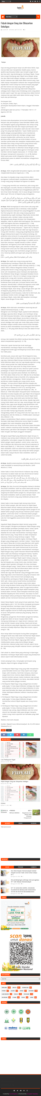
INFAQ (21, 990)
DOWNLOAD (25, 987)
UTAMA (14, 997)
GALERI (13, 990)
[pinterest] (37, 1)
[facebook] (30, 1)
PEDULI (16, 994)
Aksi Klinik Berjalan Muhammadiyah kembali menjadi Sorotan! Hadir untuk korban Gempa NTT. (24, 872)
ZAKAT (31, 997)
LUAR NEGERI (5, 994)
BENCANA (4, 987)
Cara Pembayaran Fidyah (8, 759)
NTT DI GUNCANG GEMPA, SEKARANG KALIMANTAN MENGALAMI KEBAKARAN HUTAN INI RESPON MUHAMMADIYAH (23, 889)
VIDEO (23, 997)
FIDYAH (9, 730)
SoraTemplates (13, 1094)
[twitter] (33, 1)
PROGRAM (26, 994)
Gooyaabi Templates (32, 1094)
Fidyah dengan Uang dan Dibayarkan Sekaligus (14, 781)
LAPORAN (31, 990)
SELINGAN (4, 997)
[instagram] (39, 1)
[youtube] (35, 1)
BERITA (14, 987)
